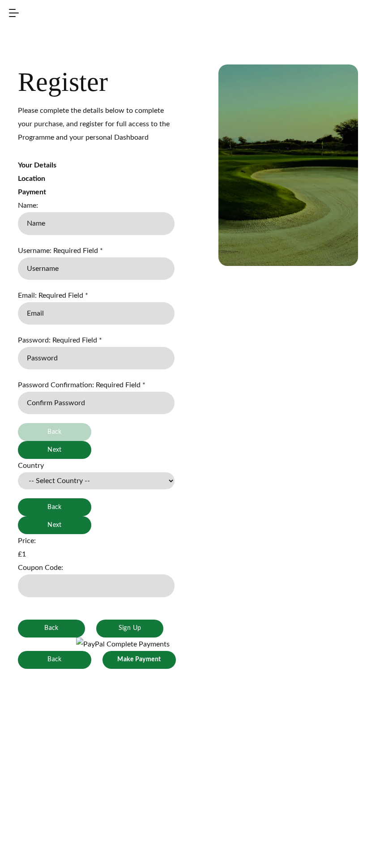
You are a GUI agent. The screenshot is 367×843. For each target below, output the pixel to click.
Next (54, 450)
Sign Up (130, 628)
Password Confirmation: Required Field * (81, 385)
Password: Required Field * (60, 340)
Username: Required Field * (60, 250)
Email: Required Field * (53, 295)
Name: (28, 205)
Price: (27, 540)
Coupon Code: (40, 567)
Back (54, 507)
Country (31, 465)
